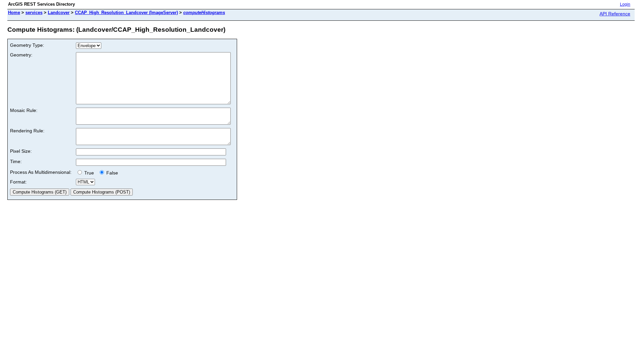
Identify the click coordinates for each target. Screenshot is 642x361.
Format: (18, 182)
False (111, 172)
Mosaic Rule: (23, 110)
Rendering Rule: (27, 130)
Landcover (59, 12)
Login (625, 4)
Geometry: (21, 54)
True (90, 172)
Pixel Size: (21, 151)
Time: (16, 161)
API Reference (615, 13)
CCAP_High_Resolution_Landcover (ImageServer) (126, 12)
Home (14, 12)
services (33, 12)
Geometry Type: (27, 45)
